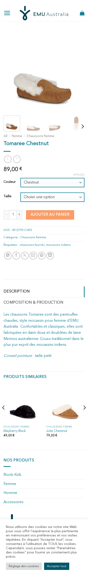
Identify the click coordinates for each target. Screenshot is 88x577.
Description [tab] (17, 291)
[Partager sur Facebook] (16, 255)
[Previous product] (16, 159)
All (5, 136)
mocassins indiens (58, 245)
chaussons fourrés (32, 245)
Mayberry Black (15, 431)
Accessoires (13, 502)
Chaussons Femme (40, 136)
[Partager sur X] (25, 255)
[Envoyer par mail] (33, 255)
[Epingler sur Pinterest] (42, 255)
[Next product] (7, 159)
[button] (7, 13)
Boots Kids (12, 475)
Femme (17, 136)
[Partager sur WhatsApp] (8, 255)
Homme (10, 493)
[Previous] (11, 71)
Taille (7, 196)
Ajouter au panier (50, 215)
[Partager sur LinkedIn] (50, 255)
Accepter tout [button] (56, 566)
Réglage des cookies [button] (24, 566)
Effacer (78, 175)
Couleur (10, 182)
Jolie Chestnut (56, 431)
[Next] (77, 71)
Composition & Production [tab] (33, 303)
